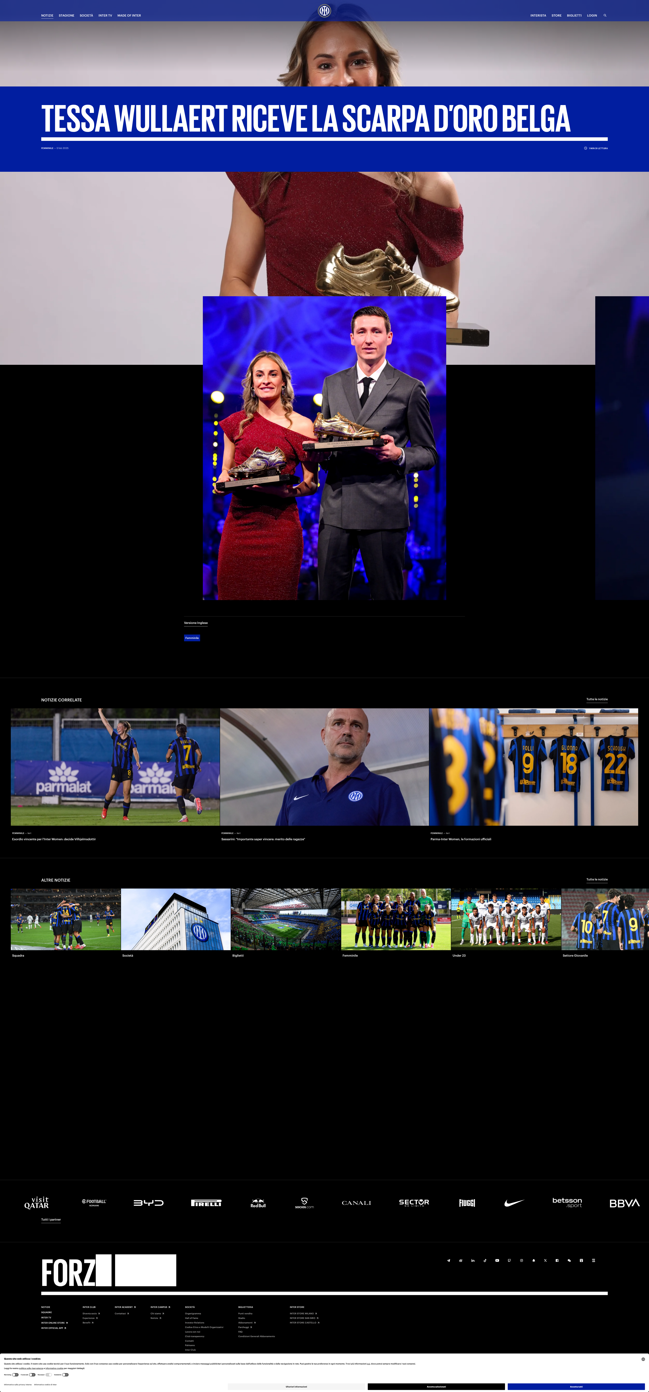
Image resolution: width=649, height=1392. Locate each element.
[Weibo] (461, 1260)
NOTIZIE (47, 15)
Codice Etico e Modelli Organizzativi (204, 1327)
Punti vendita (245, 1313)
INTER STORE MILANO (302, 1313)
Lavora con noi (192, 1332)
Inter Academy (124, 1307)
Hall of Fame (191, 1318)
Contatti (189, 1341)
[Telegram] (449, 1260)
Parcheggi (243, 1327)
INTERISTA (538, 15)
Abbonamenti (245, 1322)
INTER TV (105, 15)
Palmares (190, 1345)
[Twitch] (509, 1260)
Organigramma (193, 1313)
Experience (89, 1318)
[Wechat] (569, 1260)
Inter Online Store (53, 1323)
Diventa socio (90, 1313)
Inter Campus (159, 1307)
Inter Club (89, 1307)
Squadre (46, 1312)
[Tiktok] (485, 1260)
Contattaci (120, 1313)
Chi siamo (156, 1313)
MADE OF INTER (129, 15)
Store (557, 15)
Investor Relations (194, 1322)
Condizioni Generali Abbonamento (256, 1336)
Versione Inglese (196, 623)
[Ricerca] (605, 15)
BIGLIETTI (574, 15)
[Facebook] (557, 1260)
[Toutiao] (594, 1260)
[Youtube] (497, 1260)
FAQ (240, 1332)
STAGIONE (66, 15)
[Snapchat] (534, 1260)
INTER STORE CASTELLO (303, 1322)
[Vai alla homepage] (324, 11)
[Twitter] (545, 1260)
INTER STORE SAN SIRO (302, 1318)
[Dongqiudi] (581, 1260)
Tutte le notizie (597, 699)
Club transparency (194, 1336)
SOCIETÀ (86, 15)
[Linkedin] (473, 1260)
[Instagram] (522, 1260)
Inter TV (46, 1317)
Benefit (86, 1322)
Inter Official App (52, 1328)
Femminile (192, 638)
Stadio (241, 1318)
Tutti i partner (51, 1219)
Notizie (45, 1307)
